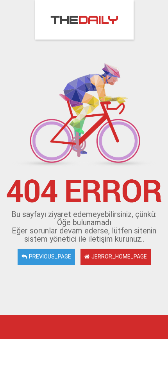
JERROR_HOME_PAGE (119, 256)
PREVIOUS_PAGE (50, 256)
